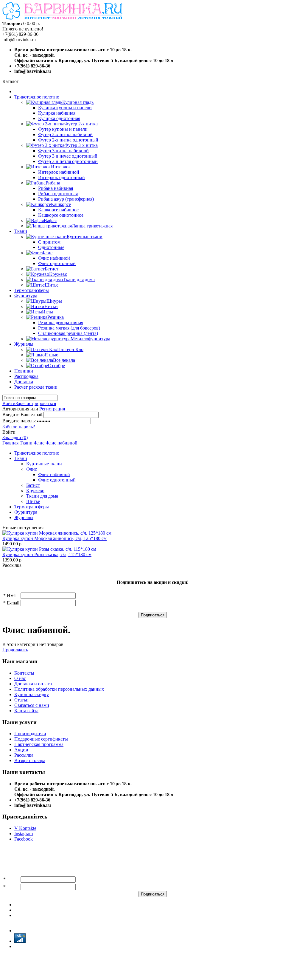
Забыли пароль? (18, 426)
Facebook (23, 838)
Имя (11, 595)
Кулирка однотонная (59, 118)
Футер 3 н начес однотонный (67, 156)
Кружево (35, 490)
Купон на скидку (31, 694)
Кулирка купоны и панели (65, 107)
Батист (33, 485)
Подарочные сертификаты (41, 738)
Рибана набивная (55, 188)
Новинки (23, 370)
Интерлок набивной (58, 172)
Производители (30, 733)
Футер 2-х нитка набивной (65, 134)
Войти (8, 403)
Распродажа (26, 376)
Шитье (33, 501)
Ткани (20, 231)
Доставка (23, 381)
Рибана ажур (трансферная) (66, 198)
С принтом (49, 241)
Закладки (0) (15, 437)
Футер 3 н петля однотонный (68, 161)
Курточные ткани (44, 463)
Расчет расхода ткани (35, 387)
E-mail (13, 602)
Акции (21, 749)
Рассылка (23, 755)
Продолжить (15, 649)
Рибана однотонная (58, 193)
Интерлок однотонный (61, 177)
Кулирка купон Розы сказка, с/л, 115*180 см (46, 554)
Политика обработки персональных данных (59, 689)
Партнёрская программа (38, 744)
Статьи (21, 699)
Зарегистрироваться (35, 403)
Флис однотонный (57, 263)
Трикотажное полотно (36, 96)
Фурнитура (25, 295)
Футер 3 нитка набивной (63, 150)
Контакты (24, 673)
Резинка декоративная (60, 322)
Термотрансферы (31, 290)
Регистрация (52, 408)
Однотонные (51, 247)
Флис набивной (54, 258)
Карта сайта (26, 710)
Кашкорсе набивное (58, 209)
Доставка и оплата (33, 683)
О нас (20, 678)
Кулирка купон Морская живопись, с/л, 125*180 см (54, 538)
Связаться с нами (31, 705)
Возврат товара (29, 760)
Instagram (23, 833)
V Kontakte (25, 828)
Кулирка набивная (56, 113)
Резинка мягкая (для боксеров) (69, 327)
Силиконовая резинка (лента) (68, 333)
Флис (39, 442)
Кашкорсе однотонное (60, 215)
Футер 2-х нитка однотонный (68, 139)
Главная (10, 442)
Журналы (23, 344)
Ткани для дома (42, 495)
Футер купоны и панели (63, 129)
